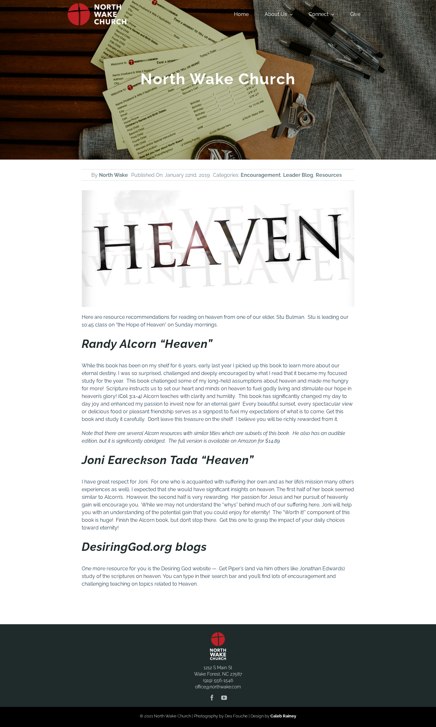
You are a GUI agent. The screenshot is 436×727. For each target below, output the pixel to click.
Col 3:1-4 (130, 396)
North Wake (113, 175)
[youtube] (224, 698)
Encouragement (261, 175)
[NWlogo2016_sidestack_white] (97, 6)
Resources (329, 175)
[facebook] (212, 698)
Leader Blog (298, 175)
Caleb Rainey (283, 716)
